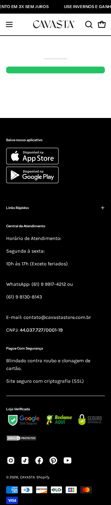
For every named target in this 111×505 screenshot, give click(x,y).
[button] (88, 24)
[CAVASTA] (55, 24)
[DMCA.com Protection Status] (55, 439)
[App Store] (33, 163)
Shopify (42, 477)
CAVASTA (27, 477)
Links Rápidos (17, 208)
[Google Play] (32, 182)
